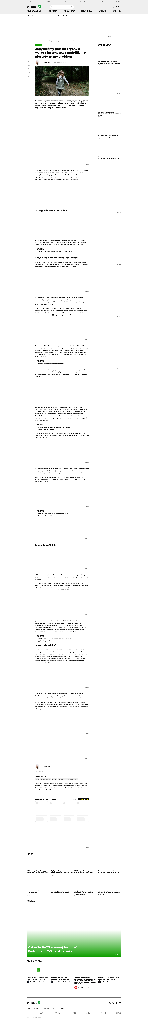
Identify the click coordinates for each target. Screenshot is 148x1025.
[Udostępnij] (29, 76)
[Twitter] (110, 1002)
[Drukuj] (29, 69)
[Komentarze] (29, 65)
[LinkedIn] (116, 1002)
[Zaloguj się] (113, 7)
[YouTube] (119, 1002)
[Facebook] (113, 1002)
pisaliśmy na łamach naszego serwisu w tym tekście (51, 172)
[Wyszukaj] (71, 7)
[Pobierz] (29, 73)
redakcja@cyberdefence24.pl (43, 790)
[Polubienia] (29, 61)
